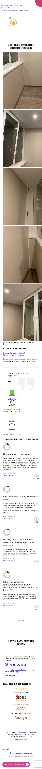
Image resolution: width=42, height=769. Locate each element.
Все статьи (21, 620)
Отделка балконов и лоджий (14, 353)
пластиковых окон (20, 734)
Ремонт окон (18, 5)
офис (11, 672)
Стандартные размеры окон (17, 454)
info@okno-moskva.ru (18, 670)
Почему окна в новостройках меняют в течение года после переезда (18, 542)
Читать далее (8, 475)
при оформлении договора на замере (15, 10)
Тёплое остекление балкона (13, 355)
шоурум (17, 672)
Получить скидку (11, 675)
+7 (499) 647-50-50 (17, 665)
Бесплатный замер (7, 5)
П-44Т (12, 423)
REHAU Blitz (12, 399)
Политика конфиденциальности (21, 753)
